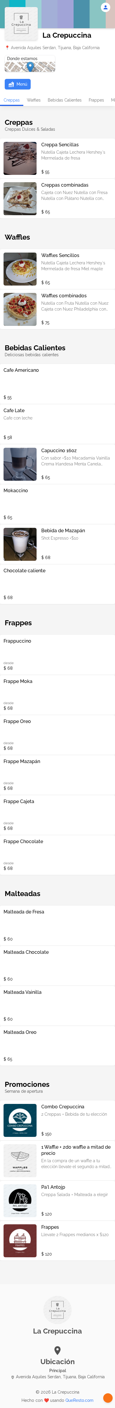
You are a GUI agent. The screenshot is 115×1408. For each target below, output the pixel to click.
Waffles (34, 100)
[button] (18, 84)
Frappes (96, 100)
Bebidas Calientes (65, 100)
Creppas (12, 100)
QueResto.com (79, 1400)
